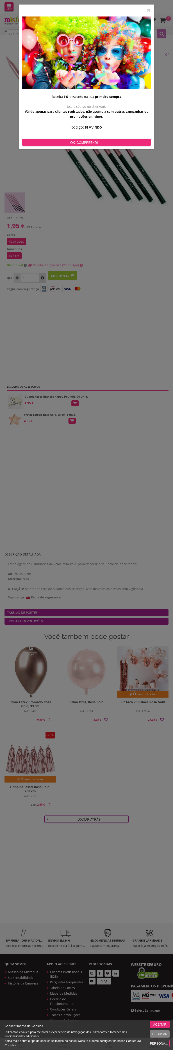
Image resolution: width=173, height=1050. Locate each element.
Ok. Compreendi (84, 142)
